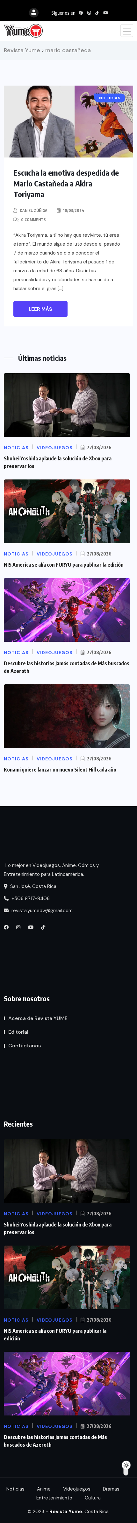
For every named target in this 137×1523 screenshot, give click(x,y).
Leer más (40, 309)
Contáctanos (24, 1045)
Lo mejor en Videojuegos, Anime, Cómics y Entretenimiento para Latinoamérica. (51, 869)
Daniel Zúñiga (33, 210)
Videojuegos (76, 1489)
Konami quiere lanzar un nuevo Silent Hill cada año (60, 769)
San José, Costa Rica (32, 886)
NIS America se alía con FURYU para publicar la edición (64, 565)
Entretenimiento (54, 1498)
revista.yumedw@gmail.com (41, 910)
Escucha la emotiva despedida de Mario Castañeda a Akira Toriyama (66, 183)
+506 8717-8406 (30, 898)
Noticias (15, 1489)
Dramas (111, 1489)
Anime (44, 1489)
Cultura (93, 1498)
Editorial (18, 1032)
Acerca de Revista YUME (38, 1018)
